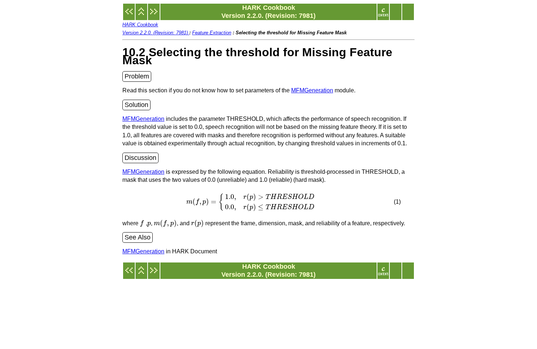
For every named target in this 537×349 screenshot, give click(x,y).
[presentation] (251, 202)
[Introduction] (129, 15)
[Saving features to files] (154, 15)
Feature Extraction (211, 32)
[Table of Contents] (383, 15)
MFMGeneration (312, 90)
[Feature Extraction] (141, 15)
